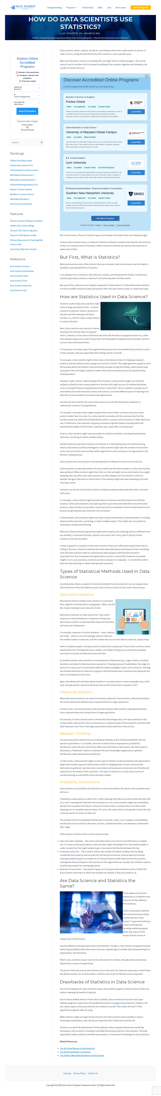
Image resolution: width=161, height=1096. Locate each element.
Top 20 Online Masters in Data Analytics (77, 1048)
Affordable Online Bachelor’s (23, 179)
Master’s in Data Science (21, 189)
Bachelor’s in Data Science (22, 194)
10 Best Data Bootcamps (21, 160)
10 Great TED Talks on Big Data (23, 230)
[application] (76, 8)
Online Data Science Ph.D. (21, 165)
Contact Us (93, 1073)
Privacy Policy (79, 1073)
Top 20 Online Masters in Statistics (75, 1052)
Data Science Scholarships (22, 271)
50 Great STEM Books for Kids (23, 235)
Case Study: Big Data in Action (23, 249)
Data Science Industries (21, 285)
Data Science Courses (19, 266)
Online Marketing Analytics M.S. (24, 184)
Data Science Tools (18, 280)
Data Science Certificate (21, 204)
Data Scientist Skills (19, 276)
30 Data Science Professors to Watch (26, 221)
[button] (141, 7)
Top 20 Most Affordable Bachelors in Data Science (82, 1055)
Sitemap (67, 1073)
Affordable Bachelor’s (19, 199)
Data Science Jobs (18, 290)
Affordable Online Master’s (22, 175)
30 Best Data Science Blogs (22, 225)
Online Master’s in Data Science (24, 170)
